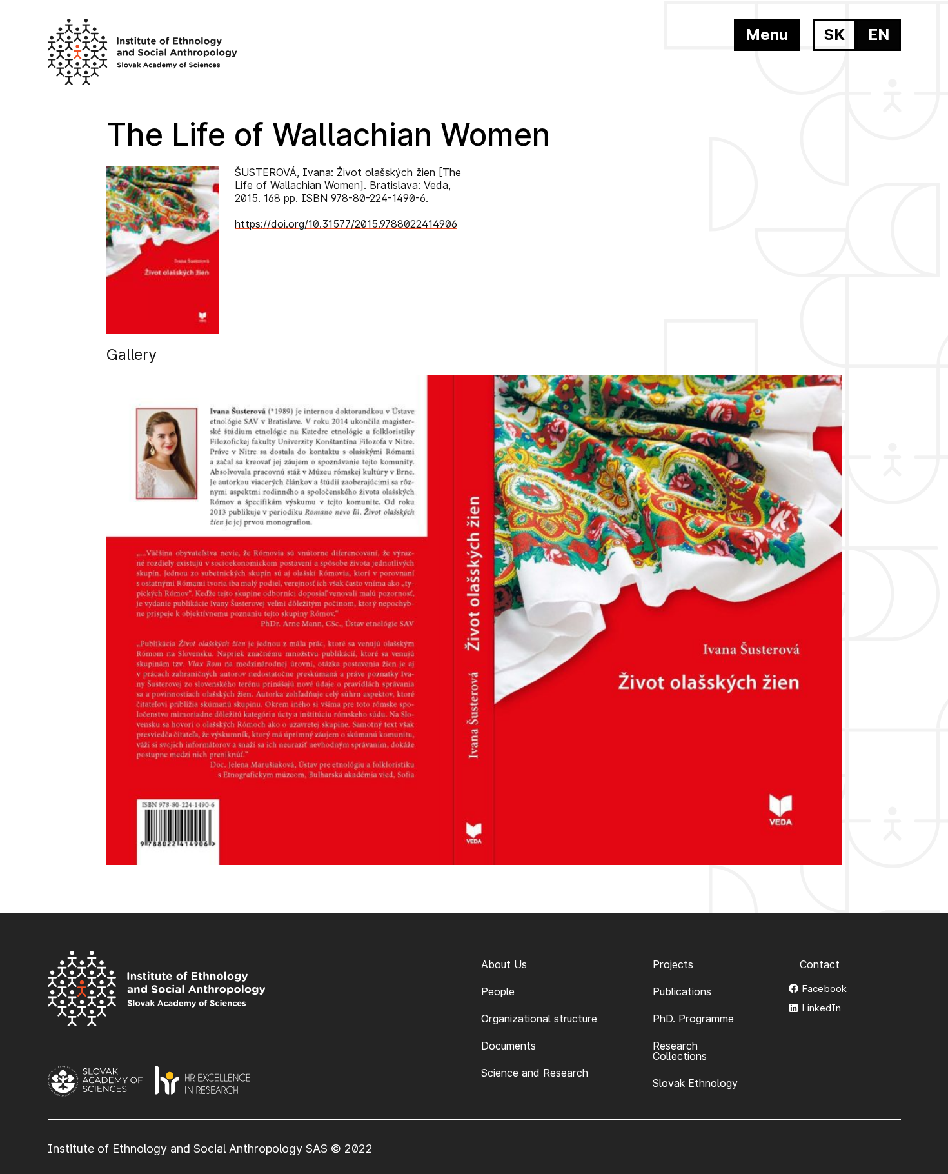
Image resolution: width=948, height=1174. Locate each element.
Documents (508, 1045)
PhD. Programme (693, 1018)
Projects (673, 964)
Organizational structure (539, 1018)
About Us (504, 964)
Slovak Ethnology (695, 1083)
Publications (682, 991)
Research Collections (680, 1050)
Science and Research (534, 1072)
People (498, 991)
